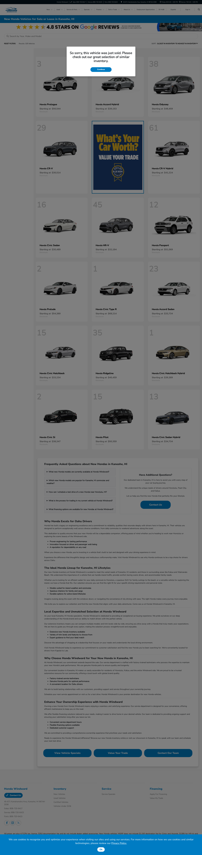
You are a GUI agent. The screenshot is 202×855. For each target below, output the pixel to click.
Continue (101, 69)
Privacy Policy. (119, 843)
